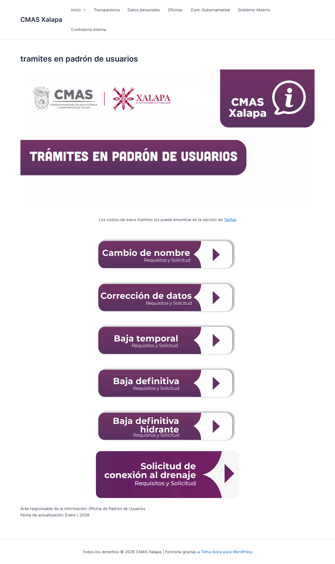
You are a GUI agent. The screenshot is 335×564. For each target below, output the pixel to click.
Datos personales (144, 9)
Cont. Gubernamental (210, 9)
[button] (83, 10)
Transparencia (107, 9)
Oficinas (175, 9)
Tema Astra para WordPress (227, 551)
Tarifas (230, 219)
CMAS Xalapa (41, 19)
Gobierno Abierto (254, 9)
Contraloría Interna (88, 29)
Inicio (76, 9)
